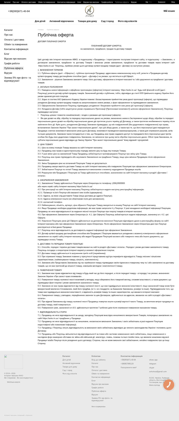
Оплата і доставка (28, 2)
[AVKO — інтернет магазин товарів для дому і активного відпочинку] (13, 362)
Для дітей (40, 21)
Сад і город (107, 21)
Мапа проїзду (154, 385)
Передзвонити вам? (129, 368)
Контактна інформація (66, 2)
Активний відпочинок (62, 21)
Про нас (16, 2)
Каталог (7, 2)
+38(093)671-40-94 (19, 11)
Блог (79, 2)
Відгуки (134, 2)
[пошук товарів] (144, 21)
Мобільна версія (13, 382)
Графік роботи (107, 2)
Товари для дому (87, 21)
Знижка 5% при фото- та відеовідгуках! (102, 399)
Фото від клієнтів (127, 21)
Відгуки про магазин (91, 2)
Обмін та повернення (46, 2)
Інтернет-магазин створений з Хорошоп (18, 415)
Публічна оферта (122, 2)
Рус (150, 2)
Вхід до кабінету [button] (99, 360)
